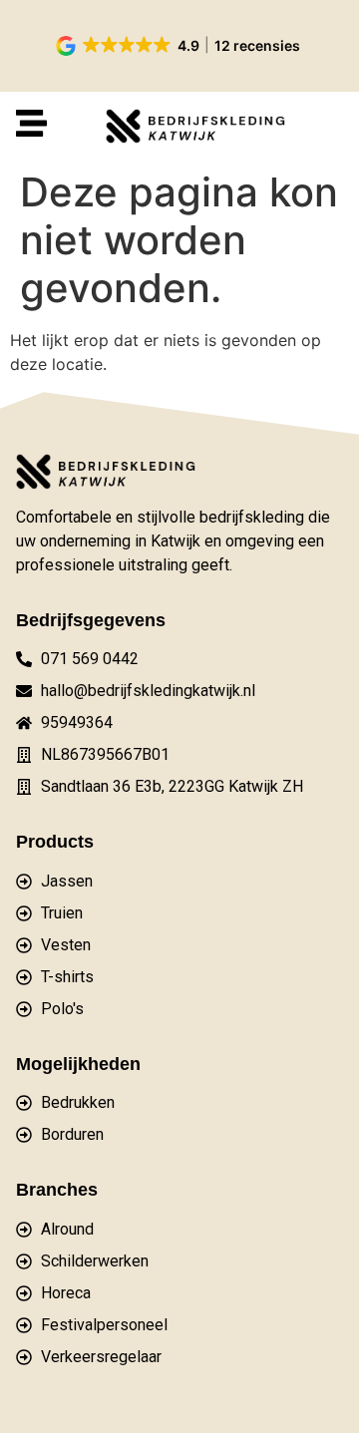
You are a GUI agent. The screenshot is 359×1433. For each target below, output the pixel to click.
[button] (179, 46)
